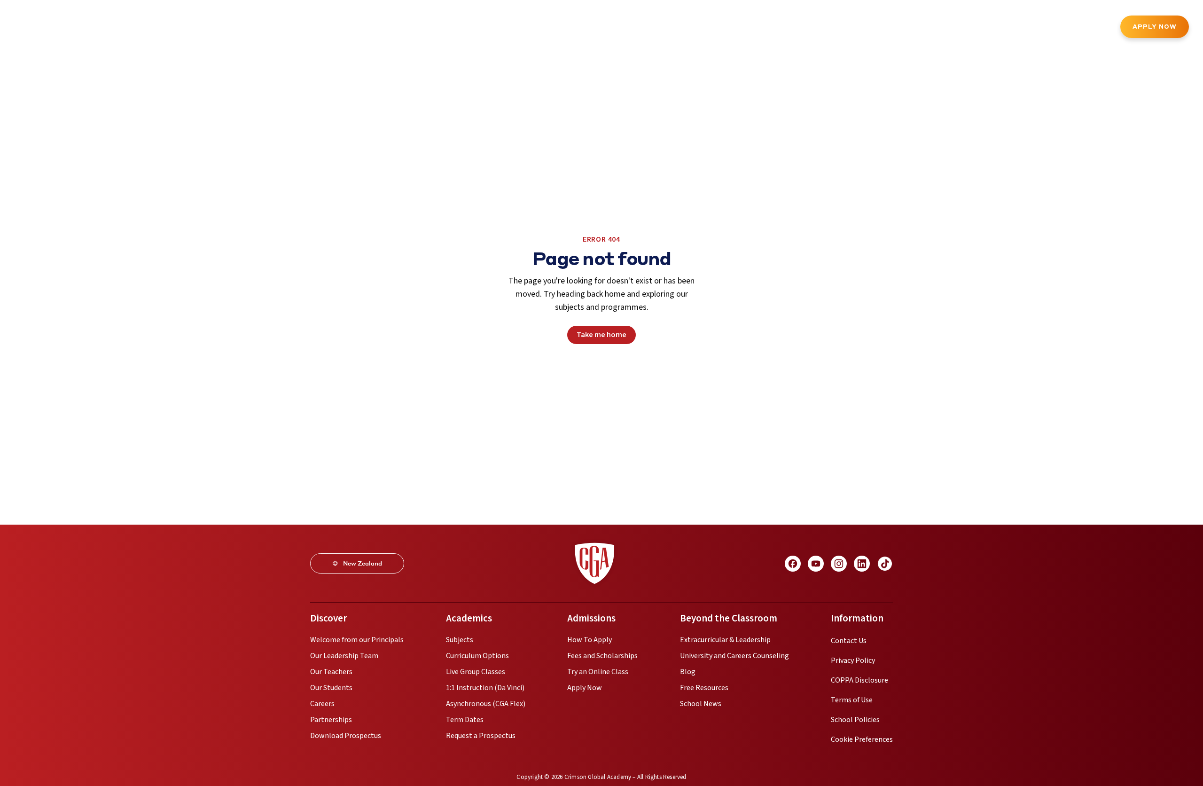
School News (700, 703)
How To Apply (589, 640)
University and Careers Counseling (734, 656)
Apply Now (1155, 26)
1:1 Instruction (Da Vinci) (485, 688)
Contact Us (849, 640)
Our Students (331, 688)
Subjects (459, 640)
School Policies (855, 719)
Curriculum (184, 28)
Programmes (129, 28)
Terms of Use (852, 700)
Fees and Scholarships (602, 656)
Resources (422, 28)
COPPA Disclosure (859, 680)
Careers (322, 703)
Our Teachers (331, 672)
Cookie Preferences (862, 739)
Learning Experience (305, 28)
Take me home (601, 335)
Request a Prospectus (481, 735)
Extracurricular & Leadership (725, 640)
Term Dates (465, 719)
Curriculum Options (477, 656)
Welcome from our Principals (357, 640)
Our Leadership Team (344, 656)
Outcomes (372, 28)
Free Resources (704, 688)
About (81, 28)
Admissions (237, 28)
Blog (687, 672)
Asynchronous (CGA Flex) (485, 703)
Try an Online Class (597, 672)
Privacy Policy (853, 660)
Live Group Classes (475, 672)
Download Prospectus (345, 735)
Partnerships (331, 719)
